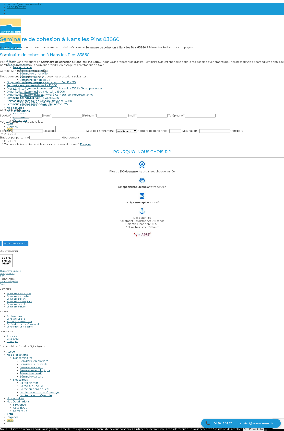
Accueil (11, 351)
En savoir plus (256, 429)
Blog (2, 284)
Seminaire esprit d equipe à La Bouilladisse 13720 (38, 104)
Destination (190, 130)
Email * (132, 115)
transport (236, 130)
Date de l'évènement (101, 130)
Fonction (6, 130)
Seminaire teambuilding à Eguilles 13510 (33, 97)
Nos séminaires (22, 67)
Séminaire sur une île (34, 73)
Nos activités (15, 107)
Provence (12, 336)
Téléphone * (176, 115)
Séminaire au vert (16, 298)
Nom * (47, 115)
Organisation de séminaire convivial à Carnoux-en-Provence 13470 (50, 94)
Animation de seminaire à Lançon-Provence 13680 (39, 101)
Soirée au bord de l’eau (19, 321)
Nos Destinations (18, 401)
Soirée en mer (14, 316)
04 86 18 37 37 (222, 423)
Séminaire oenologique (35, 79)
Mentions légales (9, 281)
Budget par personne (14, 137)
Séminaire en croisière (19, 293)
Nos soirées (20, 379)
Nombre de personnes (153, 130)
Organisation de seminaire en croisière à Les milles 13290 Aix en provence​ (54, 88)
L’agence (12, 126)
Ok (245, 429)
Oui (6, 134)
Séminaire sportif (16, 304)
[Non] (265, 430)
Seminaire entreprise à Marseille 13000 (32, 85)
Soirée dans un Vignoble (20, 326)
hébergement (69, 137)
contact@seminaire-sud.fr (256, 423)
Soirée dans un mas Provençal (23, 324)
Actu (10, 123)
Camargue (12, 341)
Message (49, 130)
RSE (2, 276)
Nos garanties (7, 273)
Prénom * (89, 115)
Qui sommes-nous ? (10, 271)
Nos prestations (17, 354)
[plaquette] (14, 245)
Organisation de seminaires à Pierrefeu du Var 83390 (41, 82)
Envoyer (85, 144)
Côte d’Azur (13, 338)
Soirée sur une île (16, 318)
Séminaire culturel (16, 306)
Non (16, 134)
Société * (6, 115)
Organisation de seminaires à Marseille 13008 (36, 91)
